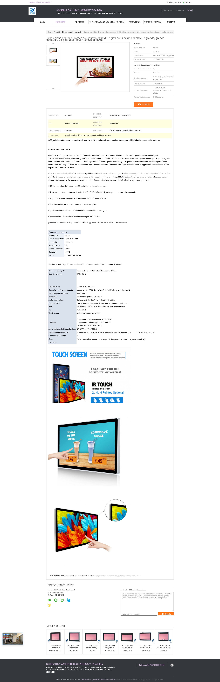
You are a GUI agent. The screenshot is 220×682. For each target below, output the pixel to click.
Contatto (145, 104)
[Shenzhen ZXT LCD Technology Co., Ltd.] (43, 11)
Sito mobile (61, 680)
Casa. (42, 22)
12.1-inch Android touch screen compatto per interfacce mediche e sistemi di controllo (73, 650)
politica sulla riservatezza (72, 680)
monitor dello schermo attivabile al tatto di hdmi (82, 576)
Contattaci (134, 22)
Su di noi (79, 22)
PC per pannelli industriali (71, 32)
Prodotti (60, 22)
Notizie (171, 22)
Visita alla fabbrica (98, 22)
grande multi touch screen (108, 576)
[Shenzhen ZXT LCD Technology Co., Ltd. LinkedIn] (172, 665)
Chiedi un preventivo (173, 2)
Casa (49, 32)
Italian (188, 2)
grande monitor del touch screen (129, 576)
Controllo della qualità (116, 22)
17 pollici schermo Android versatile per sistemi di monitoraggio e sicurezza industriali (164, 650)
